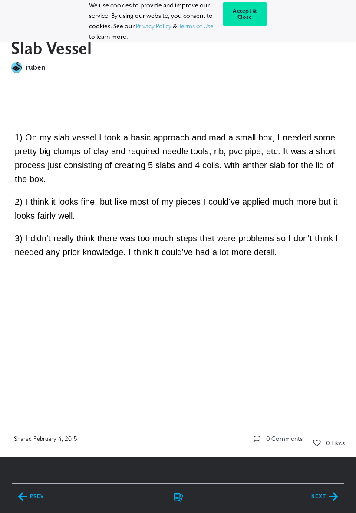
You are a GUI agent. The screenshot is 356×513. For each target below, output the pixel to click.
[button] (257, 438)
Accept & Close (245, 14)
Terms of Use (196, 26)
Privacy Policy (153, 26)
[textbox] (178, 182)
